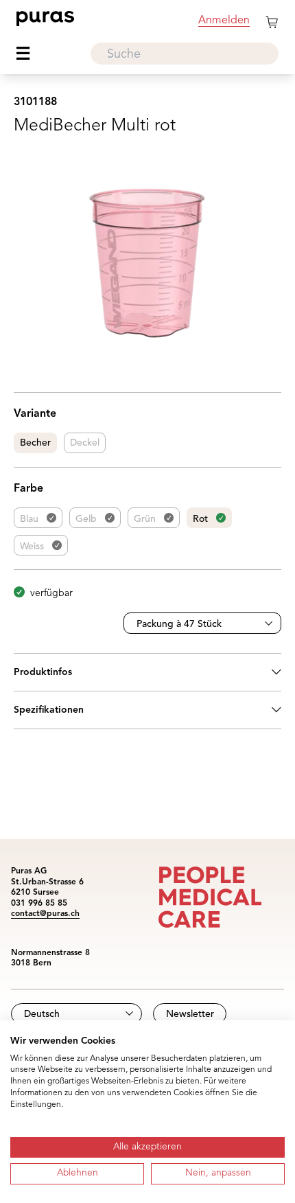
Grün (145, 519)
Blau (29, 519)
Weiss (32, 546)
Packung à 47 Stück (179, 624)
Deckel (84, 443)
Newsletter (190, 1014)
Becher (35, 443)
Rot (200, 519)
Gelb (86, 519)
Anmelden (224, 20)
